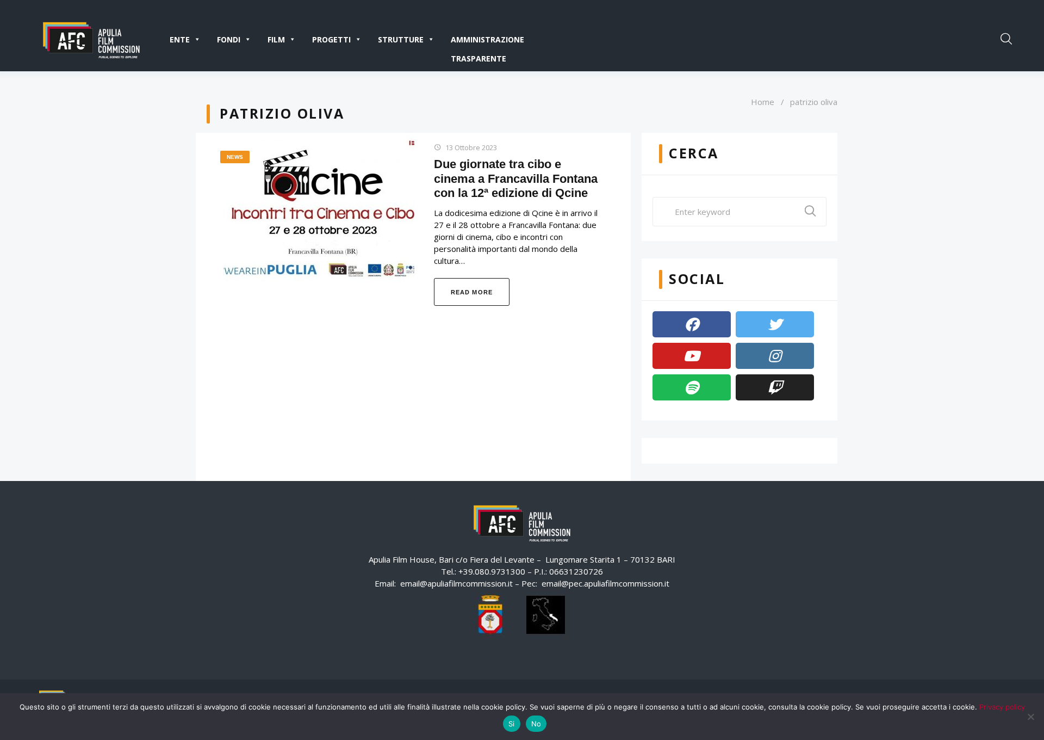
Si (511, 723)
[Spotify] (691, 387)
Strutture (401, 39)
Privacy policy (1002, 706)
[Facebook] (691, 324)
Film (276, 39)
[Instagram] (775, 356)
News (235, 157)
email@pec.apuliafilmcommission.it (605, 583)
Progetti (331, 39)
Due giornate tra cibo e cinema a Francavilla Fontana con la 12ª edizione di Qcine (516, 178)
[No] (1030, 716)
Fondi (228, 39)
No (536, 723)
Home (762, 101)
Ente (180, 39)
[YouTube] (691, 356)
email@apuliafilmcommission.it (456, 583)
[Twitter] (775, 324)
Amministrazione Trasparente (487, 41)
